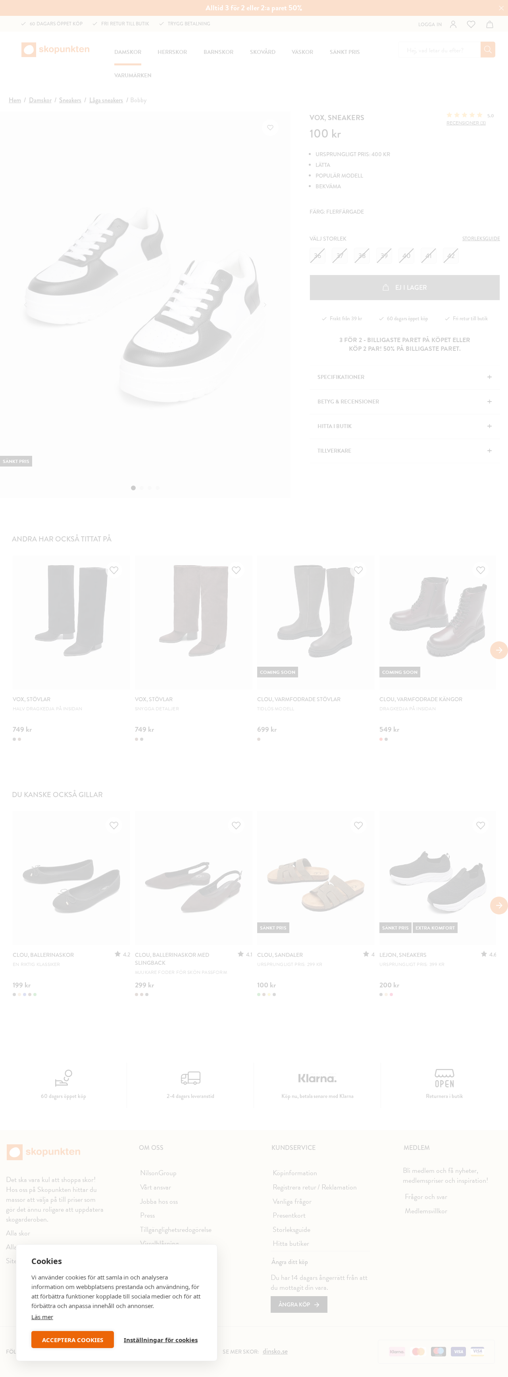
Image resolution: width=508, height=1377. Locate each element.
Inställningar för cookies (161, 1340)
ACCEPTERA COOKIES (72, 1340)
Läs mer (42, 1317)
